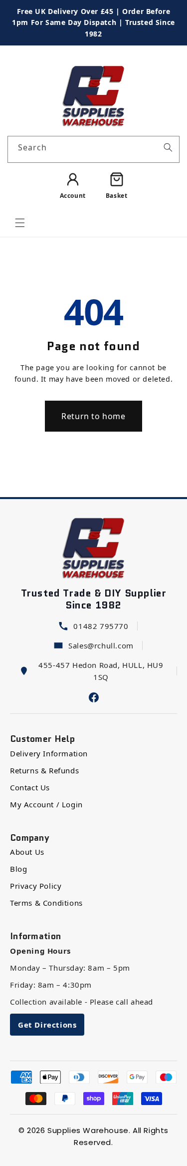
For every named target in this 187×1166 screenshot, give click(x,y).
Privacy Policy (35, 886)
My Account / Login (46, 804)
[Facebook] (94, 696)
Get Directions (47, 1025)
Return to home (93, 416)
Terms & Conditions (46, 903)
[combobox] (93, 149)
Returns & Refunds (44, 770)
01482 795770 (100, 626)
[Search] (168, 147)
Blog (18, 869)
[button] (20, 223)
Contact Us (30, 787)
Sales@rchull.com (101, 645)
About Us (27, 852)
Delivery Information (49, 753)
